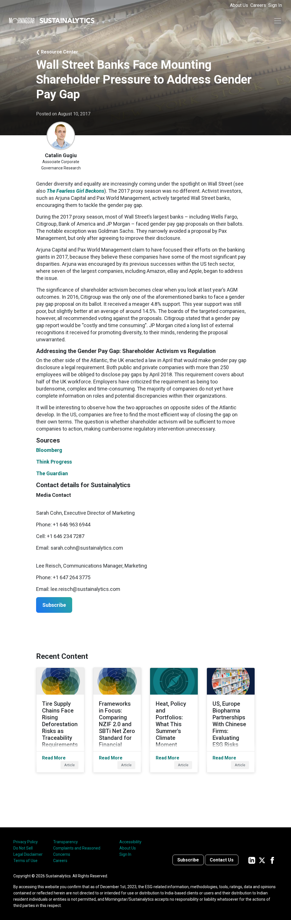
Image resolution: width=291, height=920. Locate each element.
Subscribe (188, 860)
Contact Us (222, 860)
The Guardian (52, 473)
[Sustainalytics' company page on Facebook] (272, 860)
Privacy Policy (25, 842)
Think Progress (54, 462)
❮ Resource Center (57, 52)
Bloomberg (49, 450)
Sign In (275, 5)
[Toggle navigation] (277, 20)
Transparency (65, 842)
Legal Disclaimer (28, 854)
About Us (239, 5)
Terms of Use (25, 860)
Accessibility (130, 842)
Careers (258, 5)
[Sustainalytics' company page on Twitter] (262, 860)
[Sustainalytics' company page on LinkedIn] (251, 860)
